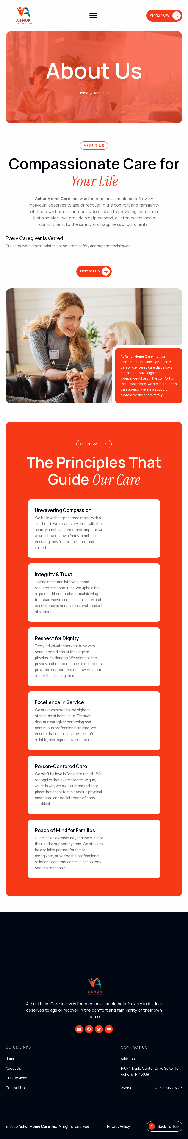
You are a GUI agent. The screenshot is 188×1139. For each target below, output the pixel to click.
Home (10, 1058)
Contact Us (90, 271)
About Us (94, 70)
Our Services (16, 1077)
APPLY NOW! (160, 15)
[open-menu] (93, 16)
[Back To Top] (152, 1126)
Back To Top (168, 1126)
